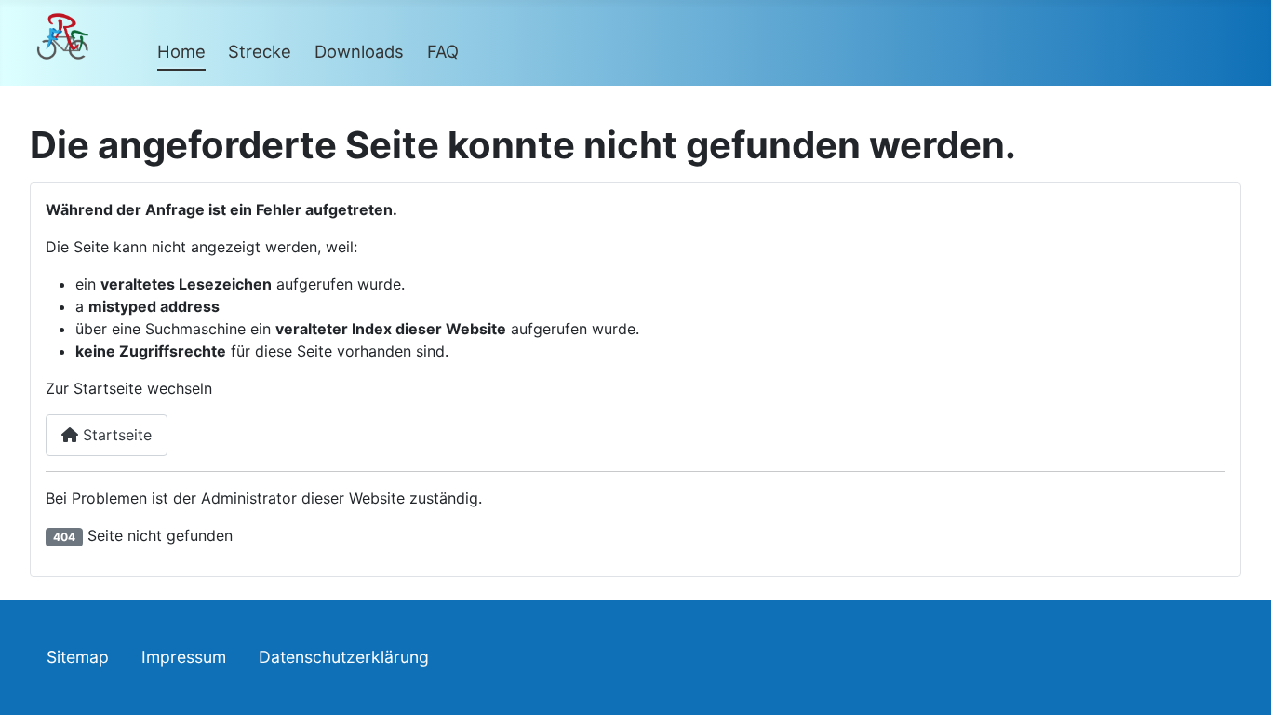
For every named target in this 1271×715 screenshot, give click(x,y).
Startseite (115, 434)
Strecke (259, 51)
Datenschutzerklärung (344, 657)
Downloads (359, 51)
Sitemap (78, 657)
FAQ (443, 51)
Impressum (183, 657)
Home (181, 51)
